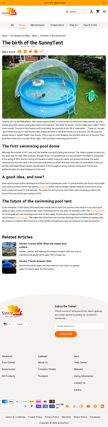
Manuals (78, 369)
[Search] (67, 12)
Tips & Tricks (90, 25)
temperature (57, 25)
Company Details (47, 369)
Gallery (77, 390)
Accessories (8, 369)
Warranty (66, 417)
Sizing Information (83, 376)
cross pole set (22, 217)
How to (74, 25)
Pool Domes (8, 362)
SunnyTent (63, 422)
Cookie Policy (35, 417)
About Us (43, 362)
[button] (98, 11)
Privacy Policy (52, 417)
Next (104, 3)
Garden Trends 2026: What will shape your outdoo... (43, 245)
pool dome (43, 186)
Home (5, 35)
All (12, 25)
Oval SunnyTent (98, 210)
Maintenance (38, 25)
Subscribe (65, 334)
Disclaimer (95, 417)
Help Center (80, 362)
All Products (8, 376)
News (22, 25)
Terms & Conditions (15, 417)
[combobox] (76, 11)
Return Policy (80, 417)
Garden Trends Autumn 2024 (35, 261)
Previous (4, 3)
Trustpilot (43, 376)
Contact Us (80, 383)
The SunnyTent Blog (20, 35)
